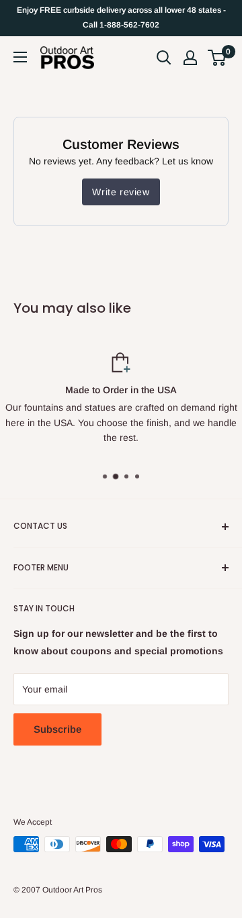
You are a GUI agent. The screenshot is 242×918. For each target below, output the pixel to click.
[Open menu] (20, 57)
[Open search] (164, 57)
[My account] (190, 57)
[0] (217, 58)
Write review (120, 192)
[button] (217, 58)
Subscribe (57, 729)
